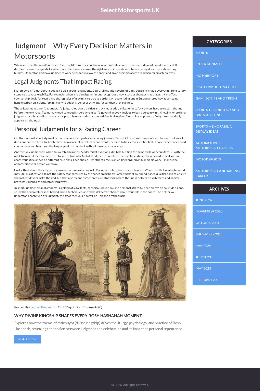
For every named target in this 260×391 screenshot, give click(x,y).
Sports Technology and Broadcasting (217, 112)
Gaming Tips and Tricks (216, 98)
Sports (202, 52)
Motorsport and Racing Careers (218, 173)
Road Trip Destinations (216, 87)
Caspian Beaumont (42, 307)
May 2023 (203, 268)
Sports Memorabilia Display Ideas (214, 128)
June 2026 (204, 200)
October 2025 (207, 222)
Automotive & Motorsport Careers (214, 145)
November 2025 (209, 211)
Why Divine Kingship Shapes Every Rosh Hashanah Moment (78, 315)
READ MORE (27, 339)
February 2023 (208, 280)
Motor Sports (208, 159)
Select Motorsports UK (130, 9)
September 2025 (209, 234)
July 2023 (203, 257)
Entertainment (210, 64)
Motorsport (207, 75)
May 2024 (203, 245)
